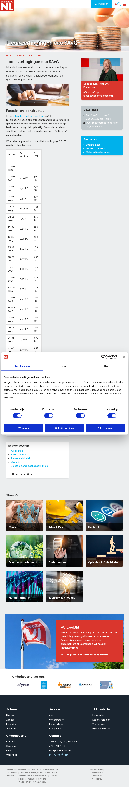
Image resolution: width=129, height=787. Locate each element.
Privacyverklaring (96, 770)
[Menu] (124, 4)
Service (20, 55)
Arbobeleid (17, 450)
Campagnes (55, 728)
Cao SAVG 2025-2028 (97, 115)
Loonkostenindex (96, 148)
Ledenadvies (56, 724)
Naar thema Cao (22, 474)
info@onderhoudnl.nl (60, 750)
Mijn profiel (97, 779)
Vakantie (15, 462)
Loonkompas (93, 144)
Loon (41, 55)
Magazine (11, 724)
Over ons (11, 746)
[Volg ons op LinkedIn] (50, 755)
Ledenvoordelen (101, 719)
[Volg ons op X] (55, 755)
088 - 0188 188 (57, 746)
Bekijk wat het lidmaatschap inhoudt (87, 654)
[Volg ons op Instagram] (59, 755)
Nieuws (10, 715)
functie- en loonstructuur (29, 116)
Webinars (11, 728)
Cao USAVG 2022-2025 (98, 119)
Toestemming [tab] (22, 366)
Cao (31, 55)
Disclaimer (96, 776)
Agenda (10, 719)
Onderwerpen (56, 719)
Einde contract (19, 454)
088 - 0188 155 (91, 92)
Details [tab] (64, 366)
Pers (8, 750)
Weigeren (23, 428)
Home (9, 55)
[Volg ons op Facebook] (62, 755)
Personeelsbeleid (21, 458)
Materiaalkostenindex (98, 152)
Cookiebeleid (97, 773)
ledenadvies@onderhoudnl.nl (98, 96)
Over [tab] (106, 366)
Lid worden (98, 715)
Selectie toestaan (64, 428)
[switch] (48, 415)
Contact (10, 741)
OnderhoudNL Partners (28, 676)
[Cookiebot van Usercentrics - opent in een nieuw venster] (103, 357)
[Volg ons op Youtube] (66, 755)
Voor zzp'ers (99, 724)
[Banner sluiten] (124, 357)
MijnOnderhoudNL (101, 728)
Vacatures (11, 755)
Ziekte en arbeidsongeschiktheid (29, 466)
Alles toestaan (105, 428)
